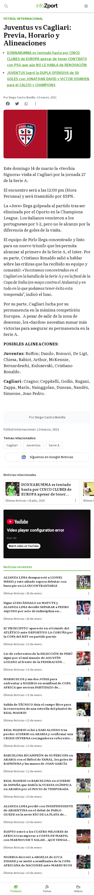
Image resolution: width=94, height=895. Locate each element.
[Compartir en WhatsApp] (26, 103)
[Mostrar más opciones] (35, 103)
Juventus (33, 445)
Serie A (54, 445)
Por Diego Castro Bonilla (19, 97)
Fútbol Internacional (23, 18)
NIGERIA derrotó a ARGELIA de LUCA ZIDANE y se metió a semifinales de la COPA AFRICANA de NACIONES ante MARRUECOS (37, 861)
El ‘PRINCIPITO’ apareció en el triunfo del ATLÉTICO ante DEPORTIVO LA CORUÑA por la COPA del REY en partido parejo (38, 632)
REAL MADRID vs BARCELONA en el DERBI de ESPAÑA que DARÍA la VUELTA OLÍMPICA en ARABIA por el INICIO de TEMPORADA (37, 785)
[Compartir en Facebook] (7, 103)
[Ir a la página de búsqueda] (6, 6)
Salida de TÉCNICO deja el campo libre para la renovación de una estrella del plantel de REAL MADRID (37, 708)
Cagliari (12, 445)
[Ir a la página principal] (47, 6)
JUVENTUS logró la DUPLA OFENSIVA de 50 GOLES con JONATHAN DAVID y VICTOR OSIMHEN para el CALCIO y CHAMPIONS (48, 79)
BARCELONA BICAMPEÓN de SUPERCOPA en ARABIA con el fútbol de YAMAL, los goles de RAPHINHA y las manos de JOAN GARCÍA (38, 759)
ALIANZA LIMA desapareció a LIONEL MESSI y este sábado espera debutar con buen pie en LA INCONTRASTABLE (34, 581)
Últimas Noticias (15, 501)
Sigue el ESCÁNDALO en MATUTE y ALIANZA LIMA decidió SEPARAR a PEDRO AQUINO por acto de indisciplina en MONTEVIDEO (36, 607)
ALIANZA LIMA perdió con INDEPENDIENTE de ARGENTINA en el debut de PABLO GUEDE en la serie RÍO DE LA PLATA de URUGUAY (38, 810)
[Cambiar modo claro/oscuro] (86, 6)
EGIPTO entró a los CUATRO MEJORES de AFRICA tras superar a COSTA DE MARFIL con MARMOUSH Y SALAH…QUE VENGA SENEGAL (35, 835)
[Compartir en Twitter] (17, 103)
